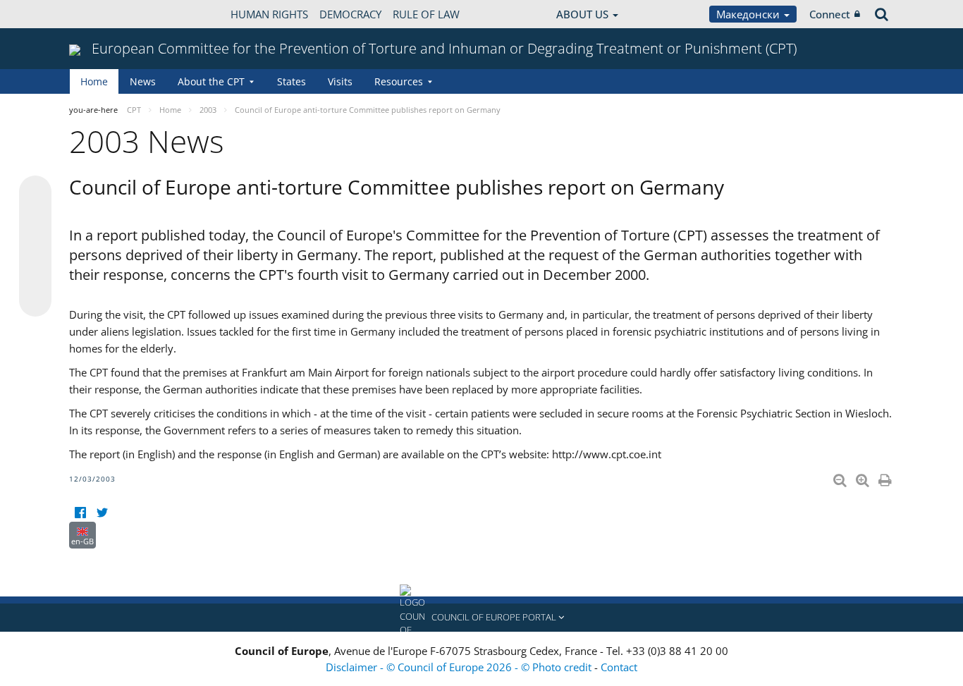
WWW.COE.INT (104, 14)
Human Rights (269, 14)
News (143, 81)
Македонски (749, 14)
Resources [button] (398, 81)
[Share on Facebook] (35, 246)
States (291, 81)
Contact (619, 667)
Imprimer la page (886, 477)
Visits (340, 81)
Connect (829, 14)
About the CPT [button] (211, 81)
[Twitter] (102, 513)
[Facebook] (80, 513)
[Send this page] (35, 300)
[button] (481, 618)
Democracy (350, 14)
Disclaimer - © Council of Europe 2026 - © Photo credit (460, 667)
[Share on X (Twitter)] (35, 220)
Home (94, 81)
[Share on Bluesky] (35, 193)
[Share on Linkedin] (35, 273)
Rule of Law (426, 14)
